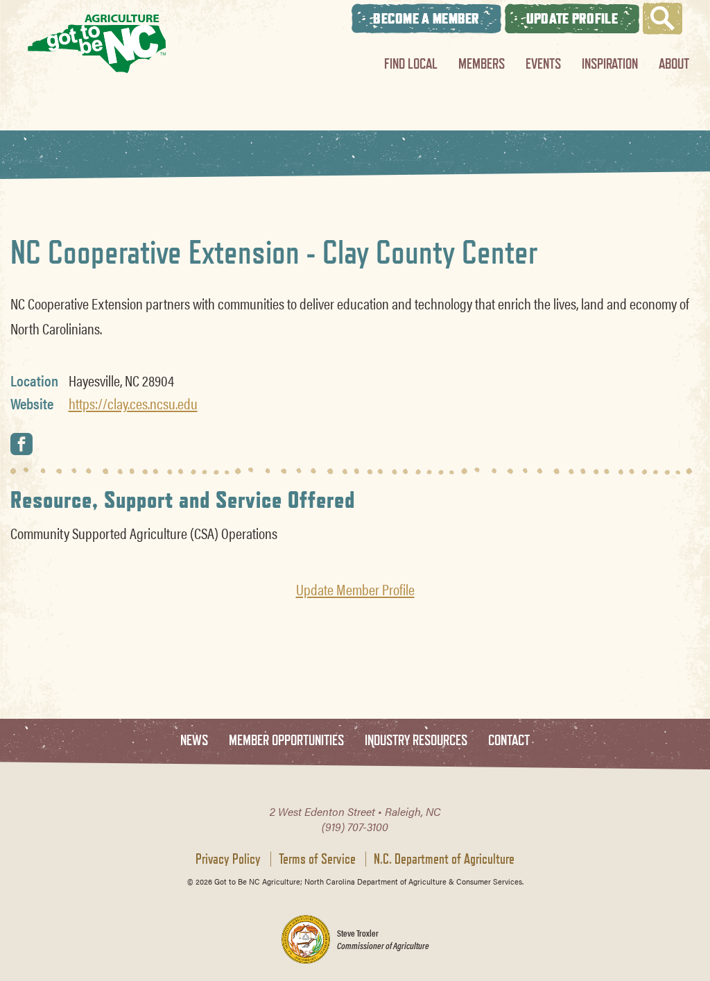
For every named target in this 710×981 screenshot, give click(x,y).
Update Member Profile (355, 589)
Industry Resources (416, 740)
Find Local (411, 63)
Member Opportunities (286, 740)
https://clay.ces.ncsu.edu (133, 403)
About (674, 63)
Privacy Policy (228, 859)
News (194, 740)
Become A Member (426, 18)
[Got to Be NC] (97, 43)
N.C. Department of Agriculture (444, 859)
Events (543, 63)
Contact (509, 740)
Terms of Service (317, 859)
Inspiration (610, 63)
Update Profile (572, 18)
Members (481, 63)
